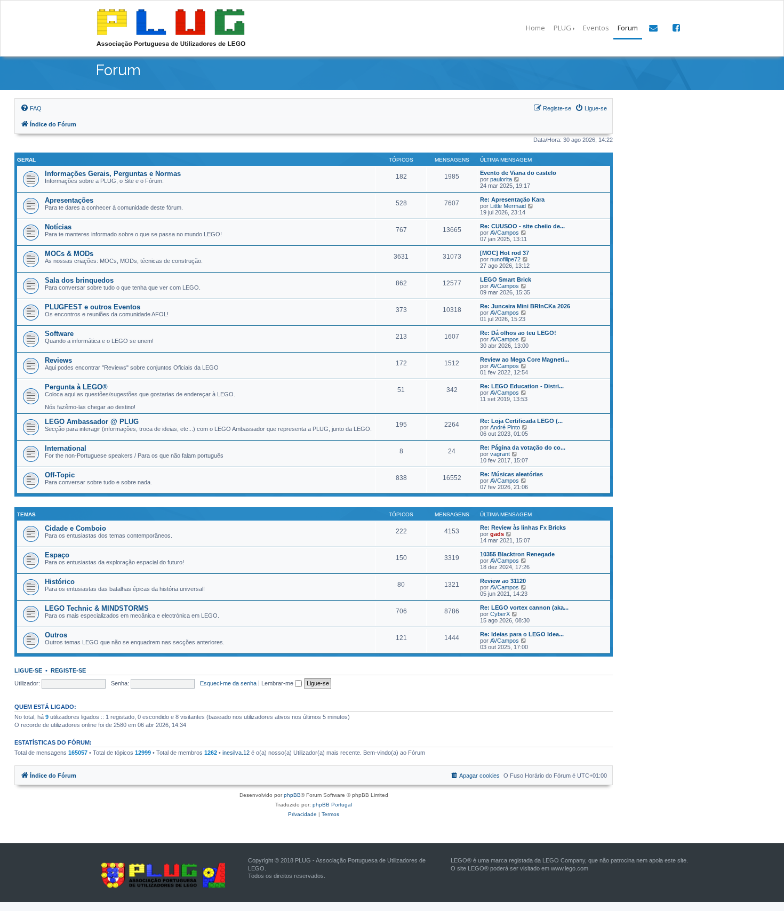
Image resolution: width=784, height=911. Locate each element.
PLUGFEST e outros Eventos (92, 307)
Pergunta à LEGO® (76, 387)
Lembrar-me (278, 683)
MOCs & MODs (69, 254)
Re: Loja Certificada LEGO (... (521, 421)
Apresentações (69, 200)
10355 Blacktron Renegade (517, 554)
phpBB (292, 795)
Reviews (58, 360)
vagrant (500, 454)
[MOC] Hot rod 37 (504, 253)
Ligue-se (28, 670)
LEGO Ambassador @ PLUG (92, 422)
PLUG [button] (562, 28)
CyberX (500, 614)
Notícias (58, 227)
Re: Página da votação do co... (522, 447)
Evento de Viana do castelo (518, 173)
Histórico (60, 582)
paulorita (501, 179)
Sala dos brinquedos (79, 280)
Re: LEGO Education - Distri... (522, 386)
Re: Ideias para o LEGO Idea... (522, 634)
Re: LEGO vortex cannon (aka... (524, 607)
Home (535, 28)
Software (59, 334)
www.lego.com (569, 868)
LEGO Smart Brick (505, 279)
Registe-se (68, 670)
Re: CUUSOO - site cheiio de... (522, 226)
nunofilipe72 (505, 259)
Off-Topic (60, 475)
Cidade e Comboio (75, 528)
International (65, 448)
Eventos (596, 28)
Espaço (57, 555)
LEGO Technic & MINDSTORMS (97, 608)
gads (497, 534)
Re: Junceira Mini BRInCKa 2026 (525, 306)
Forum (628, 28)
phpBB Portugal (332, 805)
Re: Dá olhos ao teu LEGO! (518, 333)
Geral (26, 160)
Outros (56, 635)
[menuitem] (31, 108)
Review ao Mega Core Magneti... (524, 359)
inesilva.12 (236, 752)
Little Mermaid (508, 206)
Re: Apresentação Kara (512, 199)
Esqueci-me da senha (228, 683)
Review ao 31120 (503, 581)
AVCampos (504, 232)
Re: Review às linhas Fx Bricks (523, 527)
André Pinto (505, 427)
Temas (26, 514)
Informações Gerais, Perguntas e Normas (113, 174)
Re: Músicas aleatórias (511, 474)
